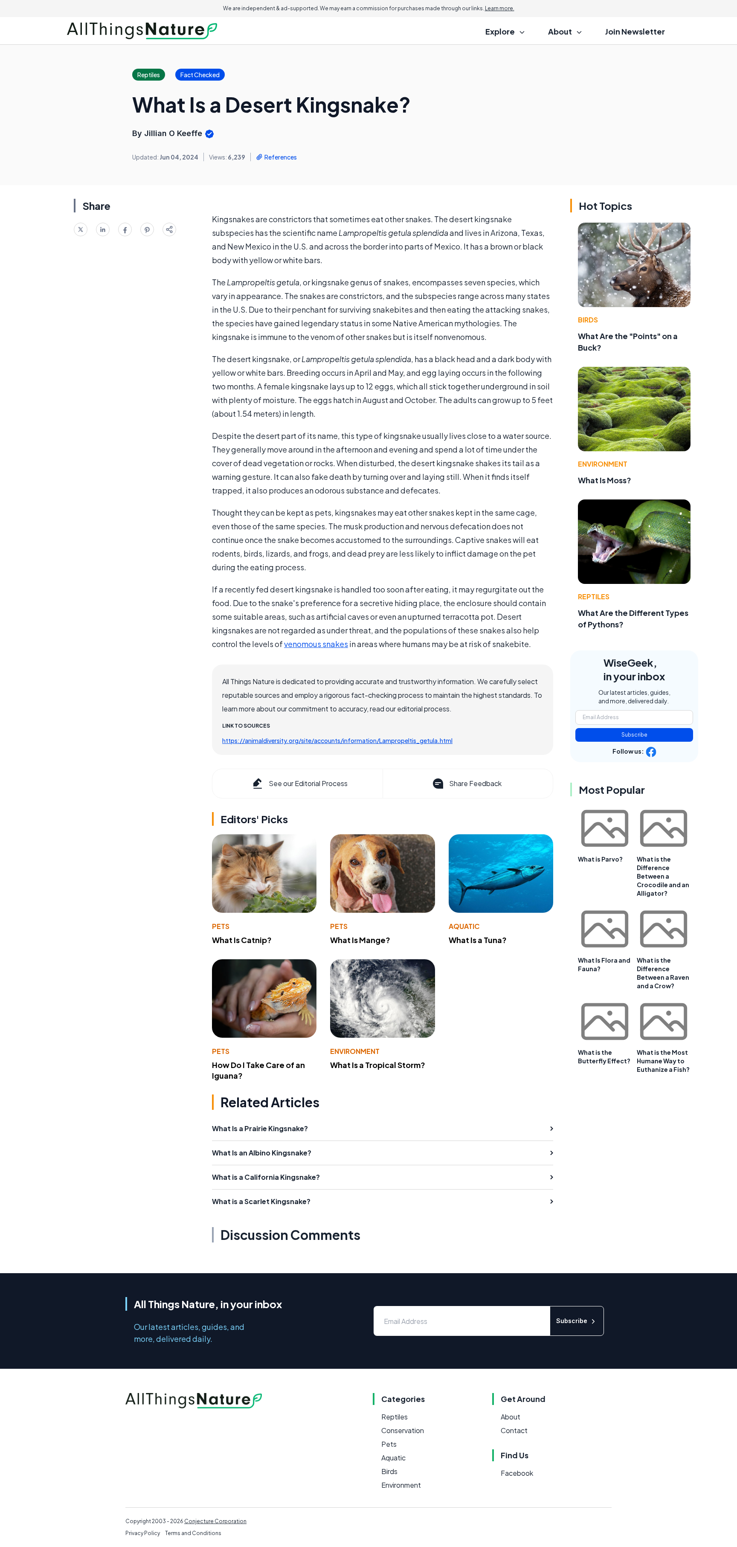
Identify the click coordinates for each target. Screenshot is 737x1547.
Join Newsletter (635, 31)
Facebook (517, 1473)
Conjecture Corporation (215, 1521)
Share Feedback (475, 783)
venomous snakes (316, 644)
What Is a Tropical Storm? (377, 1065)
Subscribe (634, 734)
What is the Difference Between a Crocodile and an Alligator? (663, 876)
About (510, 1416)
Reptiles (593, 596)
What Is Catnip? (242, 940)
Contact (514, 1430)
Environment (355, 1051)
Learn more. (499, 8)
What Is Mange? (360, 940)
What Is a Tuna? (478, 940)
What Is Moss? (604, 480)
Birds (588, 319)
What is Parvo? (600, 859)
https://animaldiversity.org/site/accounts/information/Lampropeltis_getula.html (337, 740)
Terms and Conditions (193, 1533)
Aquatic (464, 926)
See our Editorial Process (308, 783)
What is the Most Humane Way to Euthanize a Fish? (663, 1060)
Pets (220, 926)
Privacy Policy (142, 1533)
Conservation (402, 1430)
